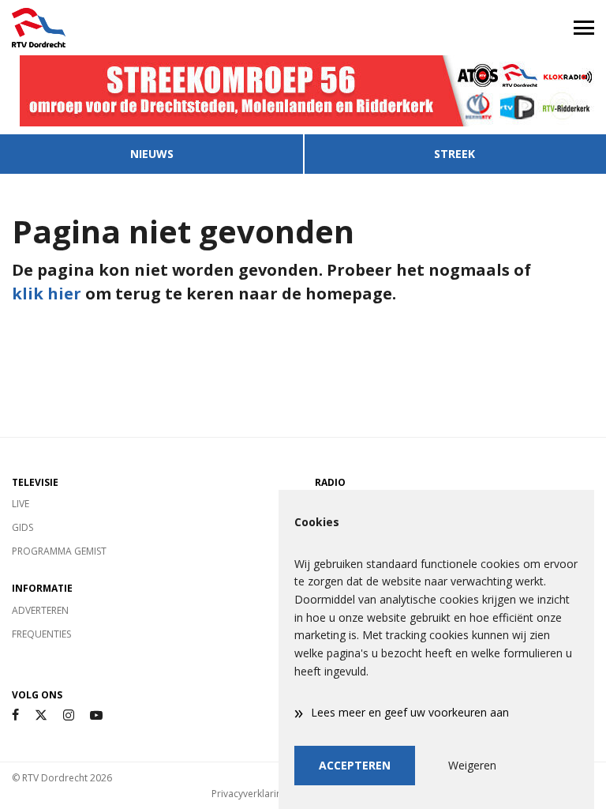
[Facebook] (15, 715)
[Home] (151, 27)
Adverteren (40, 610)
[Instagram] (68, 715)
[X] (41, 715)
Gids (22, 527)
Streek (454, 153)
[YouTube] (96, 715)
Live (20, 503)
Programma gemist (59, 551)
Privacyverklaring (249, 793)
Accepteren (355, 765)
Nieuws (152, 153)
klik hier (46, 293)
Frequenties (41, 634)
